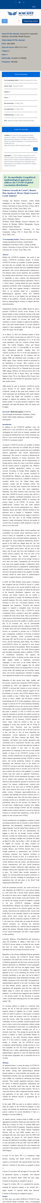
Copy (35, 149)
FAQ (33, 7)
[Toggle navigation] (5, 21)
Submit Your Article (31, 21)
